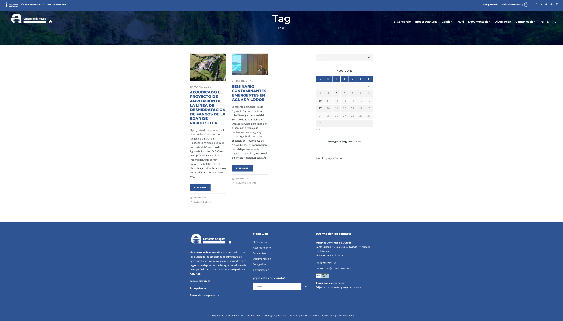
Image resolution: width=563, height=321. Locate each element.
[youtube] (552, 4)
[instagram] (557, 4)
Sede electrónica (200, 281)
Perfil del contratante (288, 315)
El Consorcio (402, 21)
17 (320, 108)
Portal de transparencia (204, 295)
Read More (200, 187)
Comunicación (525, 21)
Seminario (250, 183)
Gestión (447, 21)
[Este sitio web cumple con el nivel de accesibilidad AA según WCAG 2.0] (322, 275)
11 (328, 100)
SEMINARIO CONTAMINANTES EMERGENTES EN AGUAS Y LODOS (249, 93)
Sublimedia (200, 198)
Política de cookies (346, 315)
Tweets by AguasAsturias (330, 158)
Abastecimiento (262, 247)
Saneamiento (260, 253)
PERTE (544, 21)
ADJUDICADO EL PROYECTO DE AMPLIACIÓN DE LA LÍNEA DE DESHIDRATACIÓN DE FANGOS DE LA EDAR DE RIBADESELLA (207, 107)
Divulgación (503, 21)
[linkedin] (541, 4)
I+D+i (460, 21)
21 (352, 108)
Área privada (198, 288)
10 (320, 100)
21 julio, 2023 (242, 81)
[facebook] (536, 4)
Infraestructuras (426, 21)
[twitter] (546, 4)
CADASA (198, 202)
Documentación (479, 21)
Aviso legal (306, 315)
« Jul (318, 129)
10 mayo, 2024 (200, 86)
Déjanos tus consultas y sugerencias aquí (339, 287)
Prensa (207, 202)
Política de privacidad (323, 315)
